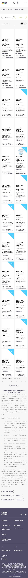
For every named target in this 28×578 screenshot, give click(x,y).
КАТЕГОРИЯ (7, 17)
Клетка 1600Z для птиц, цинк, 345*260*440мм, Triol (6, 129)
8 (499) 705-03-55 (5, 550)
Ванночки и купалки (8, 491)
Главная (3, 9)
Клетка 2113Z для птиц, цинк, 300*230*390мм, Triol (20, 302)
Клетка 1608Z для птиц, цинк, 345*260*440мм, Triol (6, 187)
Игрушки (18, 495)
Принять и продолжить (15, 576)
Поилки (19, 499)
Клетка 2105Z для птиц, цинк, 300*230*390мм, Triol (20, 273)
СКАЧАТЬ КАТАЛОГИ (18, 528)
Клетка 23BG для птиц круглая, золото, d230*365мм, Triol (5, 332)
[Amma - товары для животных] (4, 3)
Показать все (14, 385)
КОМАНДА (3, 523)
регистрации (9, 57)
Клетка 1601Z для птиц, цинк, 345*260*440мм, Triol (6, 158)
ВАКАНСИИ (3, 534)
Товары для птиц (18, 9)
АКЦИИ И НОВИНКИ (18, 523)
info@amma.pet (18, 550)
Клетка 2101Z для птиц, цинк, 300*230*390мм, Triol (20, 244)
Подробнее (22, 574)
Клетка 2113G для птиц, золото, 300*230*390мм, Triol (6, 303)
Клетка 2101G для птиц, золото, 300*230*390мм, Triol (6, 245)
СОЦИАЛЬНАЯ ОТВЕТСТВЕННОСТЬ (5, 529)
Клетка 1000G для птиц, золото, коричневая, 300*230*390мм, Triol (20, 42)
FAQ (2, 531)
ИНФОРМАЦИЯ (17, 525)
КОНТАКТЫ (3, 536)
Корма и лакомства (7, 499)
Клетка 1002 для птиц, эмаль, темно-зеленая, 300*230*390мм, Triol (6, 72)
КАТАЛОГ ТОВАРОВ (18, 520)
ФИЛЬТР (20, 17)
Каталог (10, 9)
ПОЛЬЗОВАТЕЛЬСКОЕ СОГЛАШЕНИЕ (6, 540)
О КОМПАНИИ (4, 520)
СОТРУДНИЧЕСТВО (5, 525)
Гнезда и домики (7, 495)
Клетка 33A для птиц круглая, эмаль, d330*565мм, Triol (20, 361)
